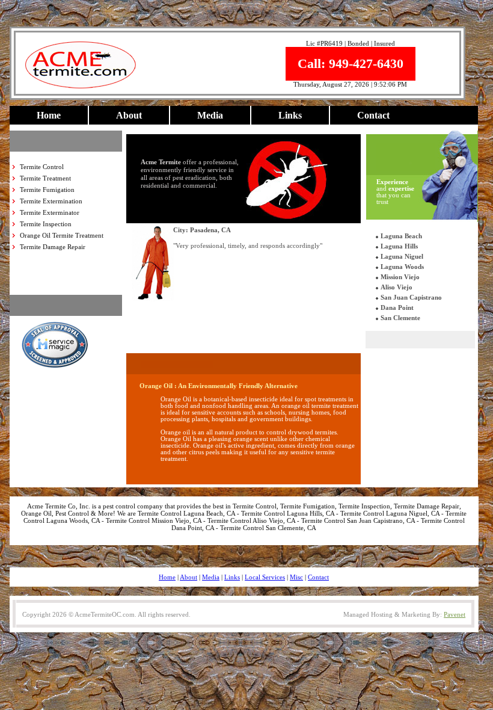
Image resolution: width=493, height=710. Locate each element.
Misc (296, 577)
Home (49, 115)
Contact (373, 115)
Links (290, 115)
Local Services (265, 577)
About (129, 115)
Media (210, 115)
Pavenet (454, 614)
